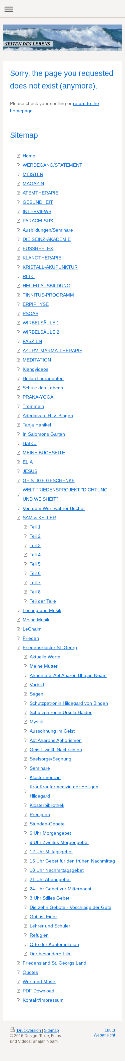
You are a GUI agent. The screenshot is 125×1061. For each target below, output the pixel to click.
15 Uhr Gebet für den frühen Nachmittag (72, 861)
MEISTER (33, 174)
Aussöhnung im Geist (52, 731)
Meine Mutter (44, 666)
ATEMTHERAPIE (40, 192)
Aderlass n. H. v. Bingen (48, 415)
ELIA (28, 462)
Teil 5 (35, 564)
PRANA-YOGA (38, 397)
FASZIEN (32, 341)
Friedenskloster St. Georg (50, 647)
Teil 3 (35, 545)
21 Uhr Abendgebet (50, 879)
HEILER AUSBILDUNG (46, 285)
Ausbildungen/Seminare (48, 230)
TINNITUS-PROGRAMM (48, 295)
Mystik (36, 721)
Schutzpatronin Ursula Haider (61, 712)
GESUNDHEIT (38, 202)
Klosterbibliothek (47, 805)
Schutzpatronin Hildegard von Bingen (69, 703)
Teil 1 (35, 527)
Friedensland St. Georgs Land (54, 963)
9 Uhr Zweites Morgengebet (59, 842)
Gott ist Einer (43, 916)
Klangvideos (35, 369)
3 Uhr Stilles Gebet (49, 898)
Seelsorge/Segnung (50, 758)
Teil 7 (35, 582)
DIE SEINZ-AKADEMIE (47, 239)
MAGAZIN (33, 183)
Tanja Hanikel (37, 424)
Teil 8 (35, 591)
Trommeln (33, 406)
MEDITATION (37, 360)
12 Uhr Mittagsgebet (51, 851)
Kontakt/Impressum (43, 1000)
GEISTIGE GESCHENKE (49, 480)
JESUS (30, 471)
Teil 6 (35, 573)
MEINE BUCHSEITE (44, 452)
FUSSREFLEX (38, 248)
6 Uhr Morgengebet (50, 833)
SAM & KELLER (39, 517)
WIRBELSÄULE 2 (41, 332)
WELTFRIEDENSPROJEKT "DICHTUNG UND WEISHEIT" (65, 494)
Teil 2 (35, 536)
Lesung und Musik (42, 610)
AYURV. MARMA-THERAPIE (52, 350)
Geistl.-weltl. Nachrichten (56, 749)
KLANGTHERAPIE (42, 257)
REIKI (29, 276)
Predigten (40, 814)
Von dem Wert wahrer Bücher (54, 508)
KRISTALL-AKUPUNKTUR (50, 267)
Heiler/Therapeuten (43, 378)
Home (29, 155)
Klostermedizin (45, 777)
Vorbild (37, 684)
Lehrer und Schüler (50, 925)
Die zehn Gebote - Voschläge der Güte (70, 907)
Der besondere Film (51, 953)
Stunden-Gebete (47, 823)
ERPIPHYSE (36, 304)
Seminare (40, 768)
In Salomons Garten (44, 434)
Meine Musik (36, 619)
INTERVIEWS (37, 211)
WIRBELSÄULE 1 (41, 322)
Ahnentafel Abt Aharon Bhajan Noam (68, 675)
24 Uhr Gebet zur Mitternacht (60, 888)
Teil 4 (35, 554)
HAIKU (30, 443)
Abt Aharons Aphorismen (56, 740)
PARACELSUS (38, 220)
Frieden (31, 638)
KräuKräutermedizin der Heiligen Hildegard (64, 791)
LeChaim (32, 629)
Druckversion (29, 1030)
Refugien (39, 935)
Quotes (30, 972)
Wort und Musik (39, 981)
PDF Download (38, 990)
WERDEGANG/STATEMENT (52, 165)
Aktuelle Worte (45, 656)
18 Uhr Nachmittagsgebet (57, 870)
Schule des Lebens (43, 387)
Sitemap (51, 1030)
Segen (36, 694)
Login (110, 1030)
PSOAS (30, 313)
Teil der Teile (43, 601)
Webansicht (104, 1035)
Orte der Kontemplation (54, 944)
